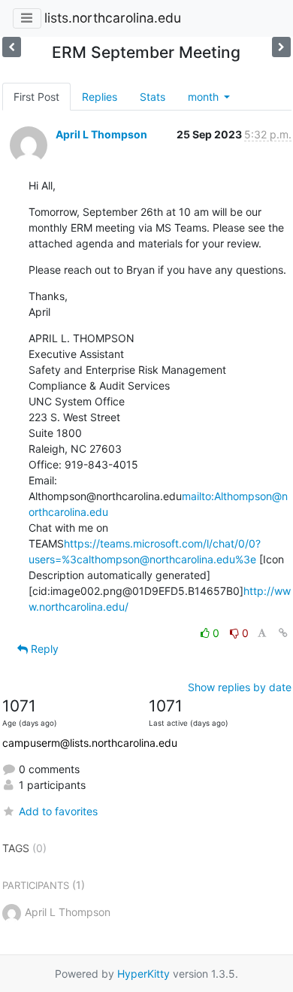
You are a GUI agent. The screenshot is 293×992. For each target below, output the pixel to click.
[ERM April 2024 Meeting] (11, 47)
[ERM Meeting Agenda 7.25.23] (281, 47)
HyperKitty (143, 973)
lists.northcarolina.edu (112, 18)
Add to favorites (58, 811)
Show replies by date (239, 687)
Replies (99, 96)
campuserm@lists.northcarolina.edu (89, 742)
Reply (43, 648)
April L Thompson (101, 134)
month (205, 96)
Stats (152, 96)
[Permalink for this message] (283, 632)
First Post (36, 96)
